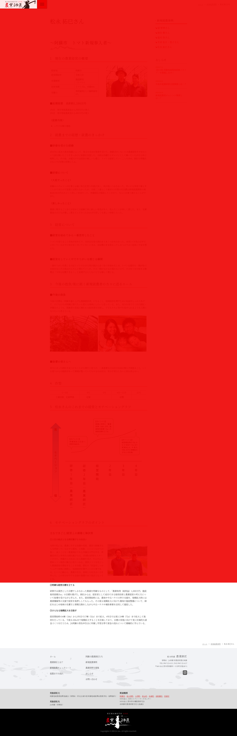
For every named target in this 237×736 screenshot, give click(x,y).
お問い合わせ (91, 679)
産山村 (144, 696)
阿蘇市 (122, 696)
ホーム (204, 644)
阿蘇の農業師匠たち (94, 656)
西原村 (166, 696)
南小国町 (130, 696)
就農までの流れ (56, 673)
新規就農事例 (216, 644)
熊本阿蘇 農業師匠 (20, 4)
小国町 (137, 696)
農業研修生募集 (92, 667)
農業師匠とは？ (56, 662)
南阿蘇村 (159, 696)
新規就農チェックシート (60, 667)
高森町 (151, 696)
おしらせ (89, 673)
